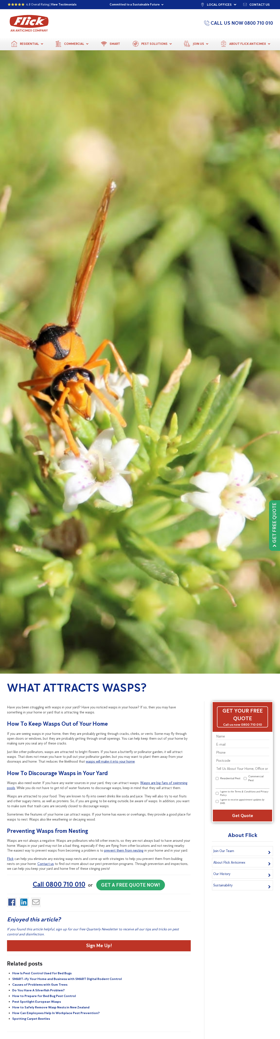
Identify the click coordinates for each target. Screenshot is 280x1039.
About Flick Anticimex (247, 44)
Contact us (259, 4)
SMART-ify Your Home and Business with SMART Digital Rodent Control (67, 979)
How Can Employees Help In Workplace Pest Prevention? (56, 1013)
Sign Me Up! (99, 945)
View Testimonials (64, 4)
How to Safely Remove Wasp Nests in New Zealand (50, 1007)
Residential (29, 44)
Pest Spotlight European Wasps (36, 1002)
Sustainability (223, 885)
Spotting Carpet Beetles (31, 1019)
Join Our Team (223, 851)
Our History (221, 874)
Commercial (74, 44)
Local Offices (219, 4)
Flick (10, 859)
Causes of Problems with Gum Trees (39, 985)
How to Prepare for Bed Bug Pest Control (44, 996)
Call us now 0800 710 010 (242, 725)
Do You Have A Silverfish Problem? (38, 990)
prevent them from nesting (124, 850)
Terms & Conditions (245, 791)
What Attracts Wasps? (76, 687)
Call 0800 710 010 (59, 884)
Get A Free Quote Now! (130, 885)
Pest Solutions (154, 44)
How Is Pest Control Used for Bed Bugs (42, 973)
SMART (115, 44)
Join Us (198, 44)
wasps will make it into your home (110, 761)
